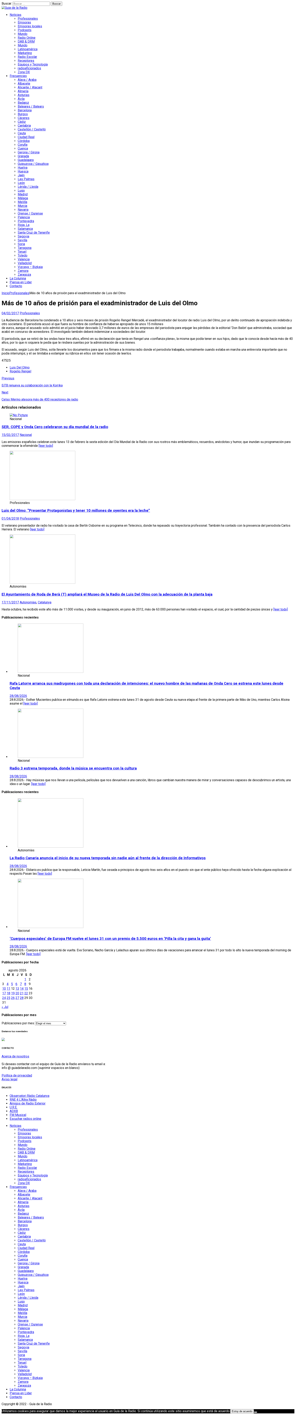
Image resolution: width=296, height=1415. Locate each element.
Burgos (23, 114)
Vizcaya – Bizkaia (30, 267)
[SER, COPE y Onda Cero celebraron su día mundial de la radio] (19, 415)
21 (22, 993)
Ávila (21, 99)
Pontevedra (26, 221)
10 (4, 989)
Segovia (23, 236)
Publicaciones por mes (18, 1023)
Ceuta (22, 133)
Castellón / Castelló (32, 129)
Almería (23, 91)
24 (4, 998)
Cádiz (22, 122)
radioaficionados (29, 68)
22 (26, 993)
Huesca (23, 171)
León (21, 183)
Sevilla (22, 240)
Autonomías (28, 602)
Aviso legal (9, 1079)
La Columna (18, 278)
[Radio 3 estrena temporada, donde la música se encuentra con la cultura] (50, 757)
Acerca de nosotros (15, 1056)
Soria (21, 244)
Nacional (26, 435)
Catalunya (44, 602)
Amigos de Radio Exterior (28, 1103)
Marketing (25, 53)
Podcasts (24, 30)
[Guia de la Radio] (14, 8)
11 (8, 989)
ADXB (14, 1111)
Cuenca (23, 148)
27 (17, 998)
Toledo (22, 255)
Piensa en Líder (21, 282)
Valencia (24, 259)
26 (13, 998)
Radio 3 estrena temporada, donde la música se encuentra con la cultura (73, 768)
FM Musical (18, 1115)
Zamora (23, 271)
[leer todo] (46, 446)
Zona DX (24, 72)
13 (17, 989)
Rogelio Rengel (20, 371)
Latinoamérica (27, 49)
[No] (255, 1412)
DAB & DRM (26, 41)
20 (17, 993)
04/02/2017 (10, 313)
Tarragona (24, 248)
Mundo (22, 34)
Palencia (24, 217)
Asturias (23, 95)
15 (26, 989)
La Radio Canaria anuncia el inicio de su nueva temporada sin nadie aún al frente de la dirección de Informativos (108, 858)
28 (22, 998)
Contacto (16, 286)
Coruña (22, 145)
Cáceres (23, 118)
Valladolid (25, 263)
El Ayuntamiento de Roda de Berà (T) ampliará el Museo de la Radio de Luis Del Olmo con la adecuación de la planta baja (107, 594)
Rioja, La (23, 225)
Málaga (23, 198)
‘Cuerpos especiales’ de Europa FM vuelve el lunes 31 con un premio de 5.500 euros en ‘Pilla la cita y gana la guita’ (110, 938)
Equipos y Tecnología (33, 64)
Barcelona (25, 110)
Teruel (22, 252)
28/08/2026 (18, 696)
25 (8, 998)
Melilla (22, 202)
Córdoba (24, 141)
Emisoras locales (30, 26)
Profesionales (28, 19)
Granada (23, 156)
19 (13, 993)
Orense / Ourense (30, 213)
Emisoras (24, 22)
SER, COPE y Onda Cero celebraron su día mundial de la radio (55, 427)
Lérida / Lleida (28, 187)
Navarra (23, 210)
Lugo (21, 190)
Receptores (26, 61)
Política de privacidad (17, 1075)
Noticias (15, 15)
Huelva (22, 168)
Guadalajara (26, 160)
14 (22, 989)
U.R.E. (13, 1107)
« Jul (5, 1007)
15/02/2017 (10, 435)
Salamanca (25, 229)
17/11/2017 (10, 602)
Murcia (22, 206)
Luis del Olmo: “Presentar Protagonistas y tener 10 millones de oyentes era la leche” (76, 510)
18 (8, 993)
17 (4, 993)
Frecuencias (18, 76)
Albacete (24, 83)
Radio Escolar (27, 57)
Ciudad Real (26, 137)
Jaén (21, 175)
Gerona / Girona (28, 152)
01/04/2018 (10, 518)
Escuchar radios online (25, 1119)
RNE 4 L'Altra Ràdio (23, 1100)
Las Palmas (26, 179)
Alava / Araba (27, 80)
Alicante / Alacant (30, 87)
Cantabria (24, 125)
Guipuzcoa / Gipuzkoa (33, 164)
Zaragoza (24, 274)
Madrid (23, 194)
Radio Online (26, 38)
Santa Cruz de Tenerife (34, 232)
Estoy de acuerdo (242, 1411)
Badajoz (23, 103)
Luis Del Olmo (20, 367)
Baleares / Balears (31, 106)
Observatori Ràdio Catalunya (29, 1096)
